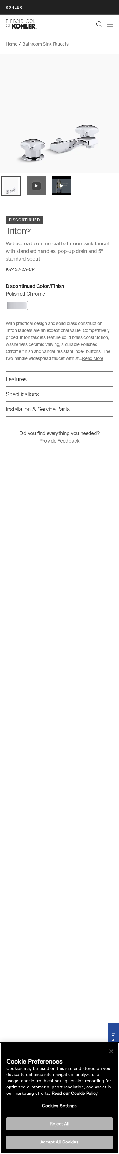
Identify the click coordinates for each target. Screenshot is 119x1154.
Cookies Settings (59, 1106)
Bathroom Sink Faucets (45, 43)
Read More (92, 358)
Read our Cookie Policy (75, 1093)
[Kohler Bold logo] (21, 24)
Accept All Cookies (59, 1142)
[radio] (17, 305)
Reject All (59, 1124)
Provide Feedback (59, 441)
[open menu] (110, 24)
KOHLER (14, 7)
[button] (11, 186)
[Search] (99, 24)
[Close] (111, 1051)
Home (11, 43)
